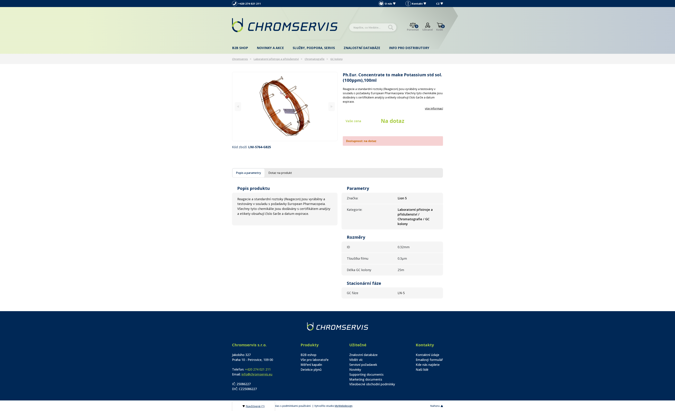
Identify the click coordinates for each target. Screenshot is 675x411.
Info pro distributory (409, 48)
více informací (434, 108)
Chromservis (240, 59)
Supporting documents (366, 374)
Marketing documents (365, 379)
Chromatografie (314, 59)
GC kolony (336, 59)
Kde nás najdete (428, 364)
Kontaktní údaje (427, 355)
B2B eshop (308, 355)
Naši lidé (422, 369)
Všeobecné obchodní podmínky (372, 384)
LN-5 (401, 293)
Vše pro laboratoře (315, 360)
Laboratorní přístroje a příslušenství (276, 59)
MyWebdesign (343, 405)
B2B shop (240, 48)
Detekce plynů (311, 369)
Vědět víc (356, 360)
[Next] (331, 106)
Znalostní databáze (362, 48)
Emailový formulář (429, 360)
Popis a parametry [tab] (248, 173)
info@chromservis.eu (257, 374)
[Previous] (238, 106)
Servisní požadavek (363, 364)
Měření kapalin (311, 364)
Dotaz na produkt (280, 173)
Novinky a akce (270, 48)
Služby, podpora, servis (314, 48)
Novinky (355, 369)
